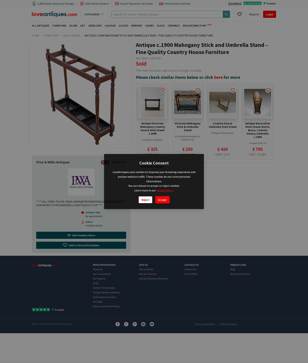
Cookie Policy (164, 190)
